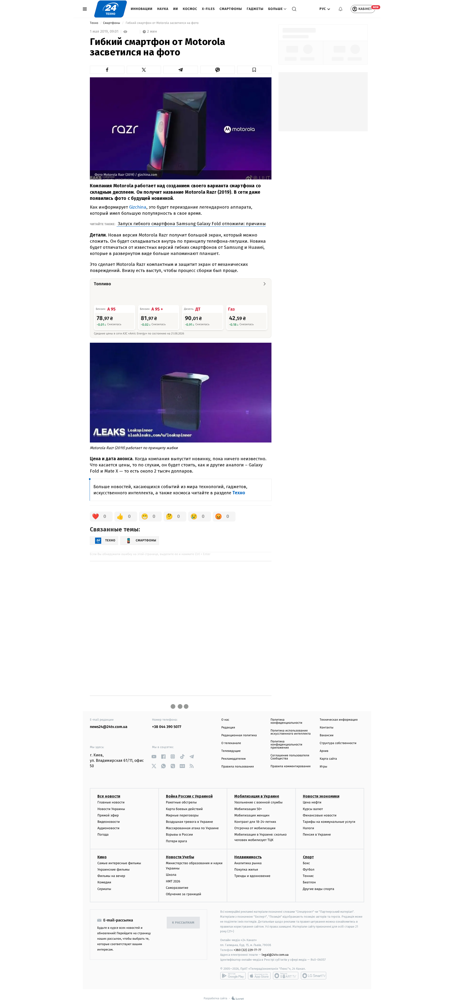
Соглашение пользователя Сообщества (290, 757)
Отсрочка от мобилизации (254, 828)
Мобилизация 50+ (248, 809)
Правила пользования (237, 766)
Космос (190, 9)
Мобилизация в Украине (256, 796)
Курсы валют (313, 809)
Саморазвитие (177, 888)
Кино (102, 857)
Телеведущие (231, 751)
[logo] (110, 9)
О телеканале (231, 743)
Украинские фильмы (113, 870)
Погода (103, 835)
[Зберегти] (254, 70)
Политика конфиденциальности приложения (286, 744)
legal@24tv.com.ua (275, 954)
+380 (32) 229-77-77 (247, 950)
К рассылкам (183, 923)
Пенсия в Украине (317, 835)
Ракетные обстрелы (181, 802)
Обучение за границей (183, 894)
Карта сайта (328, 758)
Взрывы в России (179, 835)
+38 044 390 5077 (166, 727)
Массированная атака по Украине (192, 828)
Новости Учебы (180, 857)
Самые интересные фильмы (119, 863)
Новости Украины (111, 809)
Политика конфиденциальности (286, 721)
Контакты (326, 727)
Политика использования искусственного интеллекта (291, 732)
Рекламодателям (233, 758)
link (154, 756)
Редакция (228, 727)
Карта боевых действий (184, 809)
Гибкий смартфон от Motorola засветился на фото (162, 23)
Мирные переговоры (182, 815)
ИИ (175, 9)
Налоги (308, 828)
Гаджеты (255, 9)
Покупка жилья (246, 870)
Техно (94, 23)
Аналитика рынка (248, 863)
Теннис (308, 876)
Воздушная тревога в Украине (189, 822)
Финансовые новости (319, 815)
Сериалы (104, 889)
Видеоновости (108, 822)
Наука (163, 9)
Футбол (308, 870)
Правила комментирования (290, 766)
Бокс (306, 863)
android (233, 976)
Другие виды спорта (318, 889)
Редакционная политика (239, 735)
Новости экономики (321, 796)
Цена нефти (312, 802)
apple (259, 976)
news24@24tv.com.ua (108, 727)
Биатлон (309, 882)
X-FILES (208, 9)
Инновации (142, 9)
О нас (225, 719)
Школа (171, 875)
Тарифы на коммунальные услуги (329, 822)
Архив (324, 751)
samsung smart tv (313, 976)
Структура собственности (338, 743)
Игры (323, 766)
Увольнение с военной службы (258, 802)
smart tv (285, 976)
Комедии (104, 882)
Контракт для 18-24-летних (255, 822)
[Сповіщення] (340, 9)
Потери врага (176, 841)
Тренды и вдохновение (252, 876)
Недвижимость (248, 857)
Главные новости (111, 802)
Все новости (108, 796)
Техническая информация (339, 719)
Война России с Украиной (189, 796)
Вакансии (326, 735)
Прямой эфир (108, 815)
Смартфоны (230, 9)
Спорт (308, 857)
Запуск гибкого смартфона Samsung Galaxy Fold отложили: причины (191, 223)
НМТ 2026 (173, 881)
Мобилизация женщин (252, 815)
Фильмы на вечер (111, 876)
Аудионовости (108, 828)
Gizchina (137, 207)
